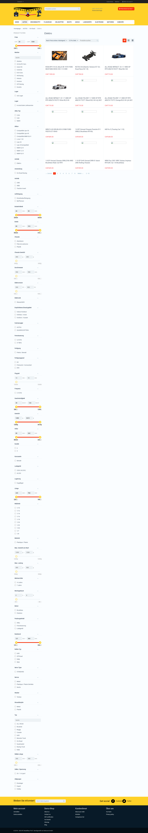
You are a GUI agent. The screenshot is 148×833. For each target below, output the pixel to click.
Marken (117, 1)
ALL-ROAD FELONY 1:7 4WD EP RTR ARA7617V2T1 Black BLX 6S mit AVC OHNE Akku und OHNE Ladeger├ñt (88, 100)
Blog (45, 825)
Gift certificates (48, 817)
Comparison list (79, 817)
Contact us (47, 814)
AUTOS (25, 28)
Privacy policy (110, 814)
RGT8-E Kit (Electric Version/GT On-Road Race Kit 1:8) (87, 68)
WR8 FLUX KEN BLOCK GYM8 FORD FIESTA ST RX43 (58, 130)
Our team (108, 811)
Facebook (118, 801)
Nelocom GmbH (48, 830)
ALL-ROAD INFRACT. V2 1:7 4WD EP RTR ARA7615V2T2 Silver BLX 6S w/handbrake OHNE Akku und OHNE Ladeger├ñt (58, 101)
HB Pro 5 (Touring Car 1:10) (114, 129)
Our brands (47, 819)
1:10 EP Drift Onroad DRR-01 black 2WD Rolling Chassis (87, 162)
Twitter (129, 801)
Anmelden (16, 811)
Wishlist (77, 814)
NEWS (17, 22)
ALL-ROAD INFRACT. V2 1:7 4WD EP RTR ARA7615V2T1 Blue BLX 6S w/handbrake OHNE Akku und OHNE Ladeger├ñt (118, 70)
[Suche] (79, 9)
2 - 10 (87, 173)
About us (46, 811)
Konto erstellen (18, 814)
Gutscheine (110, 1)
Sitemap (46, 822)
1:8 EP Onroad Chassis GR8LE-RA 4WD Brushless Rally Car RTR (59, 162)
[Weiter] (64, 801)
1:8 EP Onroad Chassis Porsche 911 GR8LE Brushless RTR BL (88, 130)
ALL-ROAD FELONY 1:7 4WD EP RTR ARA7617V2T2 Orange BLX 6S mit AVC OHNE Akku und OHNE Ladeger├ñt (118, 100)
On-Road (32, 28)
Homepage (17, 28)
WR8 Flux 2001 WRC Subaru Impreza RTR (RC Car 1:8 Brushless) (118, 162)
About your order (80, 811)
